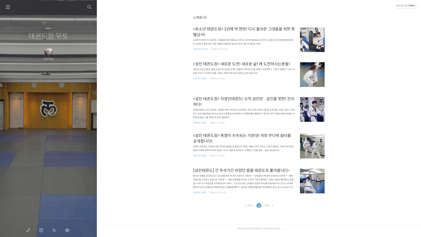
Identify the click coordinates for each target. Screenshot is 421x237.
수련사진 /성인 (200, 78)
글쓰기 (29, 230)
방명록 (42, 230)
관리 (68, 230)
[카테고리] (8, 7)
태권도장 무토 (48, 36)
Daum (258, 228)
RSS (55, 230)
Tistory (277, 228)
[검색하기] (89, 7)
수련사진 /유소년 (200, 49)
